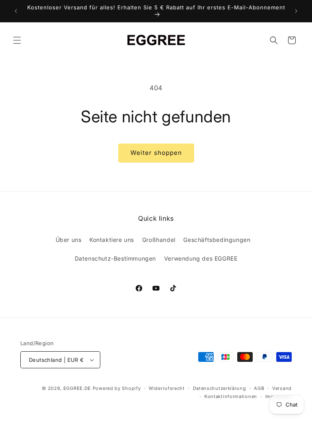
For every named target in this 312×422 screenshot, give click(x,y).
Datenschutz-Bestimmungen (115, 258)
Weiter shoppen (156, 153)
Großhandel (159, 239)
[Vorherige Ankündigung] (16, 11)
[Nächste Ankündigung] (296, 11)
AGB (259, 388)
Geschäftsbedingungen (216, 239)
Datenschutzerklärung (219, 388)
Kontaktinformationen (230, 396)
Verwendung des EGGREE (201, 258)
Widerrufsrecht (167, 388)
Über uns (69, 239)
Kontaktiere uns (111, 239)
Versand (282, 388)
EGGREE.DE (77, 388)
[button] (17, 40)
